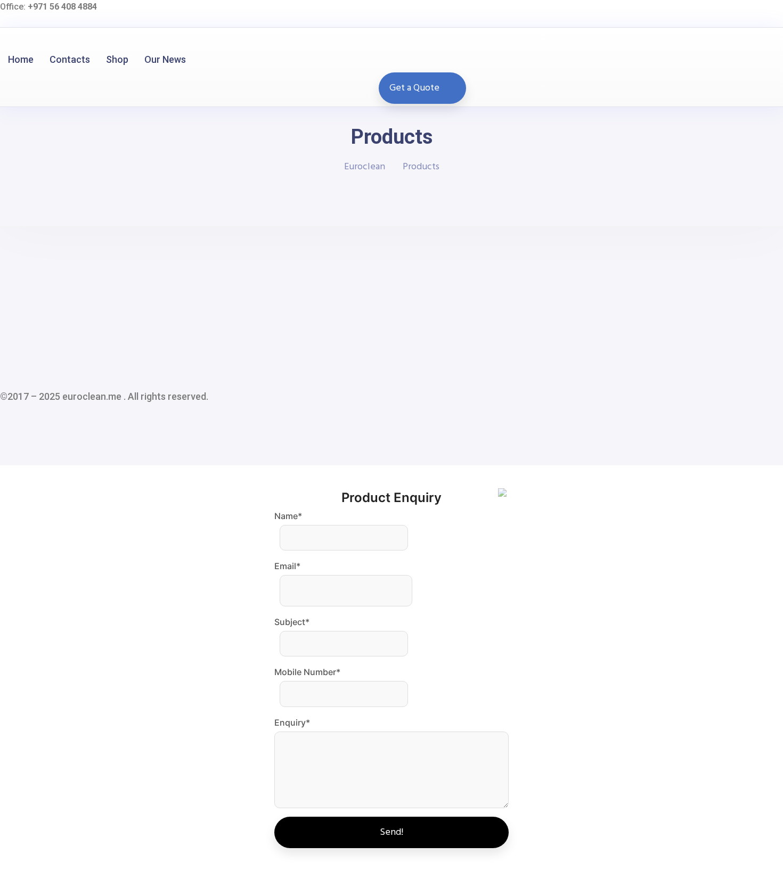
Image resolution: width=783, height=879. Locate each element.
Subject (291, 622)
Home (21, 59)
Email (287, 566)
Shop (117, 59)
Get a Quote (414, 88)
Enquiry (292, 722)
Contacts (70, 59)
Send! (391, 832)
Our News (165, 59)
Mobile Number (307, 672)
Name (288, 516)
